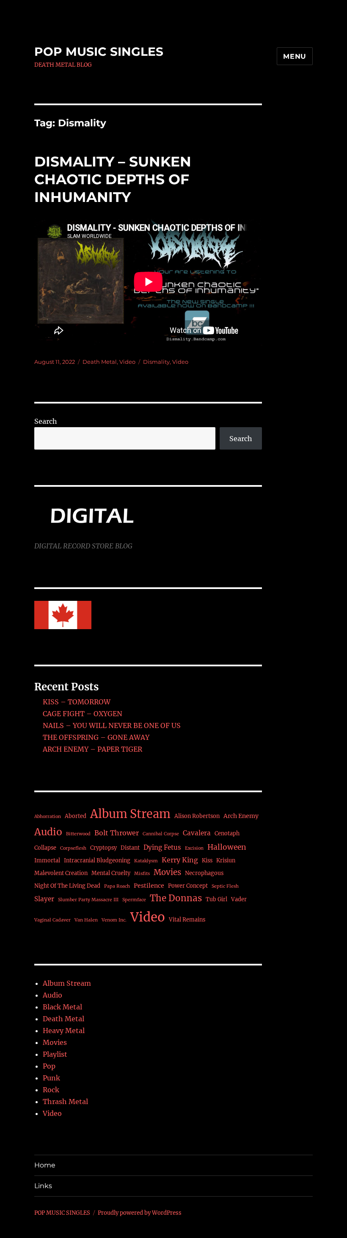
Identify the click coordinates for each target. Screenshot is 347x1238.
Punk (51, 1078)
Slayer (44, 899)
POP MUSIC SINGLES (98, 51)
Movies (167, 872)
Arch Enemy (241, 816)
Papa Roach (117, 886)
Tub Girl (216, 899)
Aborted (75, 816)
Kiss (207, 860)
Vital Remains (187, 919)
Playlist (55, 1054)
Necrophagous (204, 873)
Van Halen (86, 920)
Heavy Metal (64, 1030)
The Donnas (176, 898)
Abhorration (47, 816)
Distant (130, 848)
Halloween (226, 847)
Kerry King (180, 860)
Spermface (134, 900)
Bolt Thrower (116, 833)
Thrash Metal (65, 1101)
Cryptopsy (103, 848)
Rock (51, 1089)
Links (43, 1186)
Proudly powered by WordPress (140, 1212)
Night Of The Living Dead (67, 886)
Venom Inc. (114, 920)
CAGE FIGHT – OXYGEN (82, 713)
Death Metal (100, 361)
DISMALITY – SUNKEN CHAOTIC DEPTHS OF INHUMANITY (112, 179)
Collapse (45, 848)
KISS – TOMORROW (76, 702)
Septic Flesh (225, 886)
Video (127, 361)
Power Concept (188, 886)
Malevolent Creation (61, 873)
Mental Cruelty (110, 873)
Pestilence (149, 885)
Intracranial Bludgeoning (97, 860)
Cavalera (197, 833)
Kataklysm (146, 861)
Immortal (47, 860)
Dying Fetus (162, 847)
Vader (239, 899)
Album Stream (130, 814)
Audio (48, 832)
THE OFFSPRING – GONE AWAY (96, 737)
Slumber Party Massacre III (88, 900)
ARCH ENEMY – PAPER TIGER (92, 749)
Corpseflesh (73, 848)
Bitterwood (78, 834)
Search (45, 421)
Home (44, 1165)
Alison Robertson (197, 816)
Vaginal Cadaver (52, 920)
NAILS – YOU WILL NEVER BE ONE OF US (112, 725)
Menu (294, 56)
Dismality (156, 361)
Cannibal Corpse (161, 834)
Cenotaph (227, 833)
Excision (194, 848)
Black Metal (62, 1007)
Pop (49, 1066)
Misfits (142, 873)
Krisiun (225, 860)
